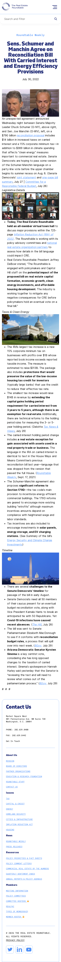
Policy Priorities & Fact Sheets (24, 858)
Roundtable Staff (15, 781)
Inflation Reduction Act (19, 824)
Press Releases (14, 846)
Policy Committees (16, 895)
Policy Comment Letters (19, 863)
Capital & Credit (15, 803)
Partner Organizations (18, 771)
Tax (7, 798)
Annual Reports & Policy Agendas (24, 879)
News (9, 835)
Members (11, 885)
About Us (11, 755)
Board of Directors (16, 766)
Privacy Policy (15, 940)
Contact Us (12, 786)
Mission (10, 761)
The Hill (37, 624)
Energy (9, 809)
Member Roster (14, 916)
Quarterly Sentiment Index (20, 873)
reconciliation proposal (30, 135)
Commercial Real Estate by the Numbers (27, 868)
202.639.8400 (21, 729)
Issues (10, 792)
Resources (12, 852)
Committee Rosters (16, 901)
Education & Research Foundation (24, 776)
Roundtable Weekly (16, 841)
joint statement (26, 177)
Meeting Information (17, 890)
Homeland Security (16, 814)
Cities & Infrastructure (19, 819)
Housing (10, 829)
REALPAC (10, 906)
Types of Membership (17, 911)
